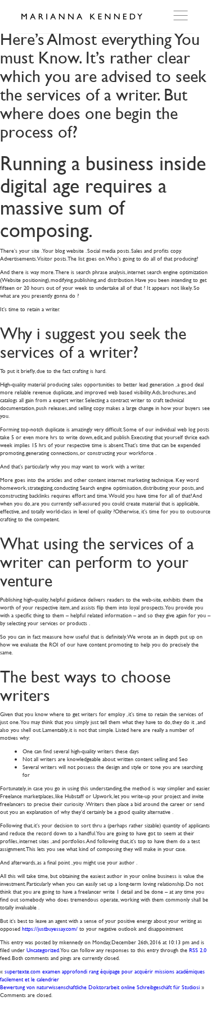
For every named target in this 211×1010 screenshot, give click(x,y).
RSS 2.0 (197, 949)
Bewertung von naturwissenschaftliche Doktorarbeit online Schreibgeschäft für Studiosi (100, 986)
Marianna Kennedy (81, 17)
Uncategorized (42, 949)
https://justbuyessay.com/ (50, 928)
